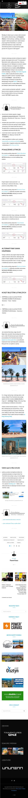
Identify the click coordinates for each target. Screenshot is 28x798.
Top (14, 795)
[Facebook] (26, 25)
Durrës (15, 81)
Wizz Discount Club (14, 145)
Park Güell (18, 71)
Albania (5, 537)
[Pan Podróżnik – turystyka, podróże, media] (14, 5)
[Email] (26, 28)
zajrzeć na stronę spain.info (9, 340)
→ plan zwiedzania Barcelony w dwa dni (11, 519)
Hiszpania (21, 537)
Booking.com (12, 483)
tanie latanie (10, 542)
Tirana (19, 542)
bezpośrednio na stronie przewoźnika (11, 141)
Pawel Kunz (6, 28)
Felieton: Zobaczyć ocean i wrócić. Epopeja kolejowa (7, 586)
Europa (4, 17)
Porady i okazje (12, 17)
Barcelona (13, 537)
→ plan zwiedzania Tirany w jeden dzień (11, 523)
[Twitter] (26, 27)
